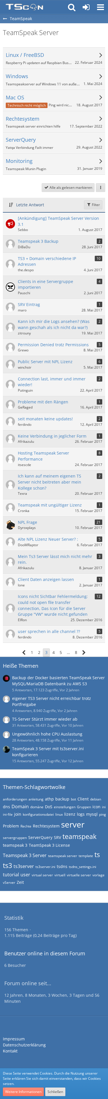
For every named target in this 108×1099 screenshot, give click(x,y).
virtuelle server (79, 875)
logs (81, 814)
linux (59, 814)
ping (102, 814)
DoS (48, 806)
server (72, 824)
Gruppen (84, 806)
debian (95, 799)
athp (49, 799)
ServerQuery (40, 837)
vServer (9, 882)
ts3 (7, 865)
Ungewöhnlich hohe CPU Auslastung (47, 734)
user (25, 874)
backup (62, 799)
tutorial (11, 874)
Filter (95, 204)
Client (83, 799)
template (86, 855)
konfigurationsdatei (38, 814)
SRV (57, 837)
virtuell (59, 875)
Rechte (25, 826)
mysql (92, 814)
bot (73, 799)
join (17, 814)
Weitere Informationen (23, 1091)
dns (6, 806)
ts (97, 854)
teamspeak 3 (15, 845)
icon (96, 806)
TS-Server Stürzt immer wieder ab (44, 719)
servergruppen (15, 837)
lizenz (69, 814)
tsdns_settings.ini (82, 866)
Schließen (55, 1091)
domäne (36, 806)
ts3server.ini (45, 866)
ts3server (24, 866)
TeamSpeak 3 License (49, 845)
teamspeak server (62, 855)
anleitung (36, 799)
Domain (20, 806)
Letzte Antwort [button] (30, 204)
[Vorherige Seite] (24, 652)
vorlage (98, 875)
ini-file (8, 814)
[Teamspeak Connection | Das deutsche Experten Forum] (24, 7)
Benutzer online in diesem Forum (44, 953)
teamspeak (79, 836)
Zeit (20, 882)
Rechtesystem (46, 826)
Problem (11, 826)
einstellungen (64, 806)
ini (104, 806)
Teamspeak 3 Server (25, 855)
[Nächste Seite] (84, 652)
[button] (100, 7)
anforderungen (15, 799)
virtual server (42, 875)
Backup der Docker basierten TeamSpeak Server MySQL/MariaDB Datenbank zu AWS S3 (58, 680)
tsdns (62, 866)
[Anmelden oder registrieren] (86, 7)
